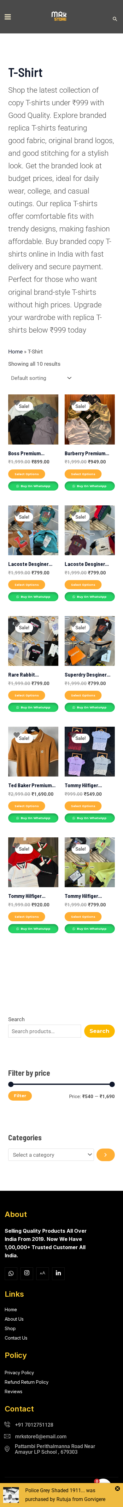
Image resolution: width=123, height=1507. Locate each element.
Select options (27, 474)
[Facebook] (11, 1273)
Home (15, 351)
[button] (115, 19)
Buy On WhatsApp (35, 486)
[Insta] (26, 1273)
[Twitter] (42, 1273)
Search (16, 1019)
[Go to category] (106, 1155)
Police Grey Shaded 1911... (55, 1490)
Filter (20, 1095)
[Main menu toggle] (7, 16)
